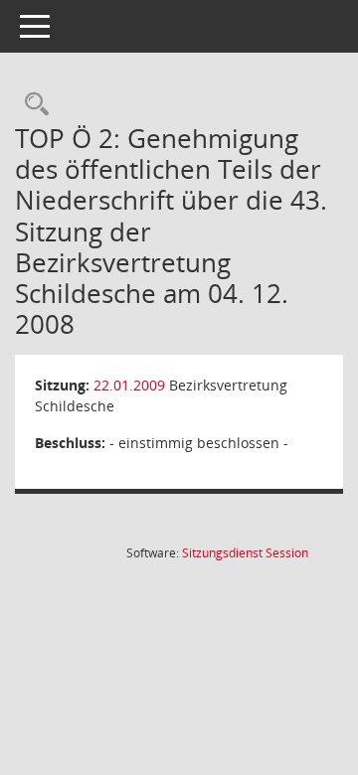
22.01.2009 (129, 385)
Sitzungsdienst (245, 552)
